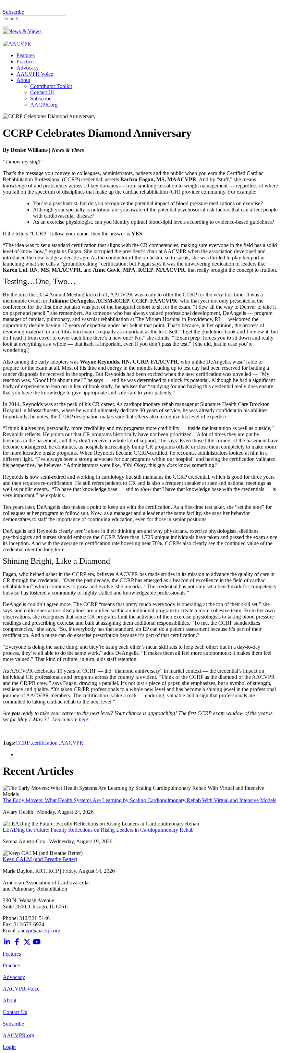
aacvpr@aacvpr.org (39, 930)
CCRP (23, 743)
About (9, 1000)
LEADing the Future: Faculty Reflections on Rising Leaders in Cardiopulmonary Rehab (98, 830)
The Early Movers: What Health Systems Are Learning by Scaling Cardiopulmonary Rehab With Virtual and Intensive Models (139, 800)
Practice (11, 965)
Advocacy (14, 977)
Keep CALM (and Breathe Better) (40, 859)
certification (45, 743)
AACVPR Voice (21, 989)
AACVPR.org (18, 1035)
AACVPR (71, 743)
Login (9, 1047)
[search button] (5, 27)
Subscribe (13, 12)
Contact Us (15, 1012)
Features (12, 954)
